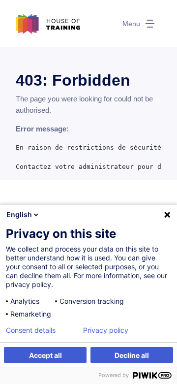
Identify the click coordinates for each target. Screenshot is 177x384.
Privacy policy (105, 330)
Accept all (45, 355)
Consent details (31, 330)
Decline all (132, 355)
